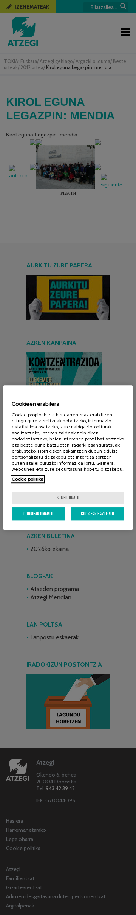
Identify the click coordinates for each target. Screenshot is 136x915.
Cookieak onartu (38, 513)
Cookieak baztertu (97, 513)
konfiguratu (68, 497)
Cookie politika (27, 479)
